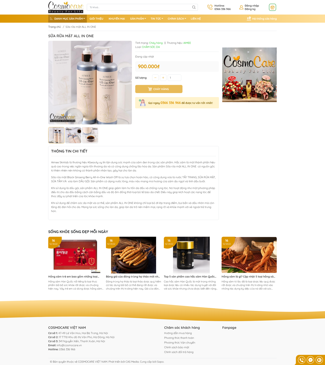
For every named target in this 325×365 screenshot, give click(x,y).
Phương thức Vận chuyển (179, 342)
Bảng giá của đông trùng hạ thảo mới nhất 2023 (133, 276)
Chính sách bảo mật (176, 347)
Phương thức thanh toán (179, 337)
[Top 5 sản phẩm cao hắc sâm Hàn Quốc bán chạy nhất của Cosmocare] (191, 255)
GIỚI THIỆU (96, 18)
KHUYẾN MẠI (117, 18)
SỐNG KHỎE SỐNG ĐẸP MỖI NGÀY (78, 231)
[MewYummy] (249, 75)
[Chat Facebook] (310, 360)
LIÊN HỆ (196, 18)
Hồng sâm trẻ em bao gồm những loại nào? (73, 276)
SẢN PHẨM (137, 18)
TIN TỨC (156, 18)
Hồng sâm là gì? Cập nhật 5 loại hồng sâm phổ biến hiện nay (249, 276)
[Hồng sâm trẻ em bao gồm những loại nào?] (75, 255)
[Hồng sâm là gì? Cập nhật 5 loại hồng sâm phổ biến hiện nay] (249, 255)
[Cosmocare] (65, 7)
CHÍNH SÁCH (176, 18)
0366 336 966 (170, 103)
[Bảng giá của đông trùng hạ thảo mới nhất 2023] (133, 255)
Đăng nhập (252, 5)
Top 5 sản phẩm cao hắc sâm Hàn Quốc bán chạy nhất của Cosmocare (189, 276)
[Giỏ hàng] (272, 7)
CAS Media (132, 361)
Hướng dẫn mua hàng (178, 333)
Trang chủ (54, 26)
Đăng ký (250, 9)
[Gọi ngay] (301, 360)
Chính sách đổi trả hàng (178, 352)
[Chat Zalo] (319, 360)
